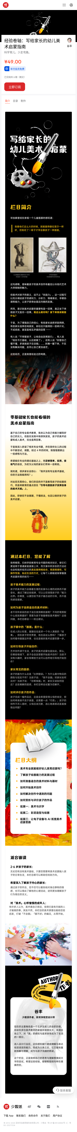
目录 (15, 100)
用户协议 (57, 1115)
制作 (23, 100)
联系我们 (21, 1115)
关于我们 (45, 1115)
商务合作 (33, 1115)
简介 (7, 100)
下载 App (8, 1115)
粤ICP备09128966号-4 (57, 1123)
